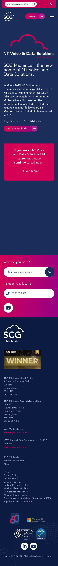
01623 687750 (29, 171)
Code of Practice (13, 481)
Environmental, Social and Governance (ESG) (27, 498)
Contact (32, 16)
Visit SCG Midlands (16, 128)
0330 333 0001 (20, 293)
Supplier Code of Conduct (18, 501)
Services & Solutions (15, 460)
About (7, 464)
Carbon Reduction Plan (16, 485)
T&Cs (6, 472)
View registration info (15, 432)
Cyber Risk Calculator (17, 4)
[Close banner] (51, 4)
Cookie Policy (11, 478)
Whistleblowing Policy (15, 495)
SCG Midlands (11, 457)
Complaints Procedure (16, 491)
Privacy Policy (11, 475)
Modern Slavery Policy (16, 488)
